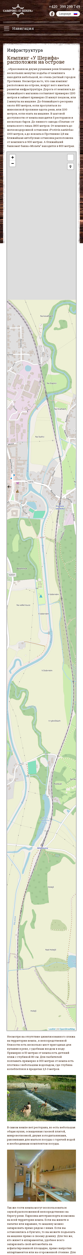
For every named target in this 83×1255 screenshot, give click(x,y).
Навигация (23, 28)
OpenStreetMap (67, 1028)
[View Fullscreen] (70, 157)
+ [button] (12, 157)
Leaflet (52, 1028)
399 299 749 (70, 6)
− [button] (12, 163)
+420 (54, 6)
